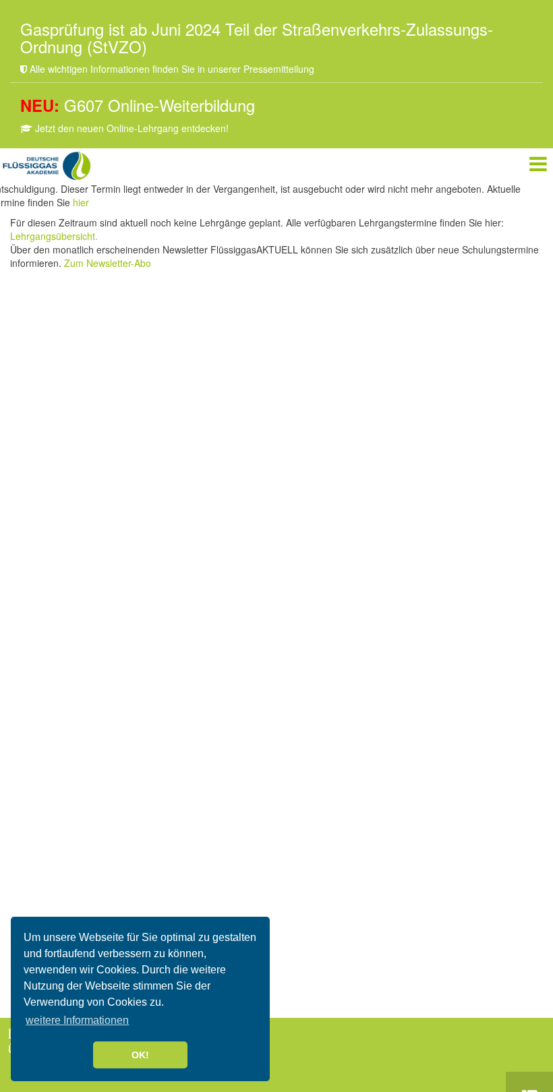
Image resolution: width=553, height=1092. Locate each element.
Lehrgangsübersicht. (54, 236)
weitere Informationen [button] (77, 1020)
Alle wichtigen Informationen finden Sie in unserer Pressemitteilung (170, 68)
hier (81, 202)
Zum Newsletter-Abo (107, 263)
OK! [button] (140, 1055)
